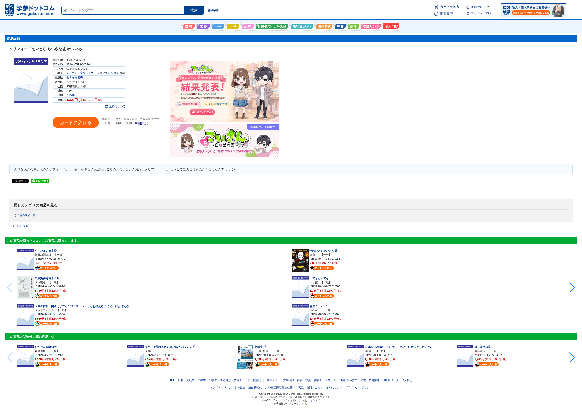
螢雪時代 (323, 26)
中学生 (202, 380)
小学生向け (232, 26)
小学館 (314, 282)
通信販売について (480, 7)
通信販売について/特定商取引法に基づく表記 (276, 387)
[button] (572, 287)
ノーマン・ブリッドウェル (82, 73)
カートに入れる (76, 122)
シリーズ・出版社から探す (341, 380)
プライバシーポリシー (482, 13)
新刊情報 (188, 26)
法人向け (390, 26)
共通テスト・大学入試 (272, 26)
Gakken (314, 310)
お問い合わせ (314, 387)
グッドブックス (44, 310)
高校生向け (203, 26)
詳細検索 (213, 10)
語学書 (353, 26)
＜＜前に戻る (20, 226)
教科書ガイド (301, 26)
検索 (194, 10)
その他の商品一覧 (25, 215)
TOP (172, 380)
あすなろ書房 (74, 77)
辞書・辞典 (304, 380)
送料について (117, 106)
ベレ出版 (40, 282)
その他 (70, 95)
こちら (311, 400)
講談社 (369, 351)
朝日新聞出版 (43, 254)
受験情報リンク (370, 26)
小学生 (213, 380)
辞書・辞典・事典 (339, 26)
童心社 (314, 254)
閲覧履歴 (446, 14)
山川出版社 (261, 351)
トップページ (218, 387)
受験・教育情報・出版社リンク (380, 380)
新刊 (180, 380)
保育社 (149, 351)
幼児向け (247, 26)
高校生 (190, 380)
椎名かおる (112, 73)
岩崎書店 (40, 351)
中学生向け (217, 26)
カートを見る (449, 6)
